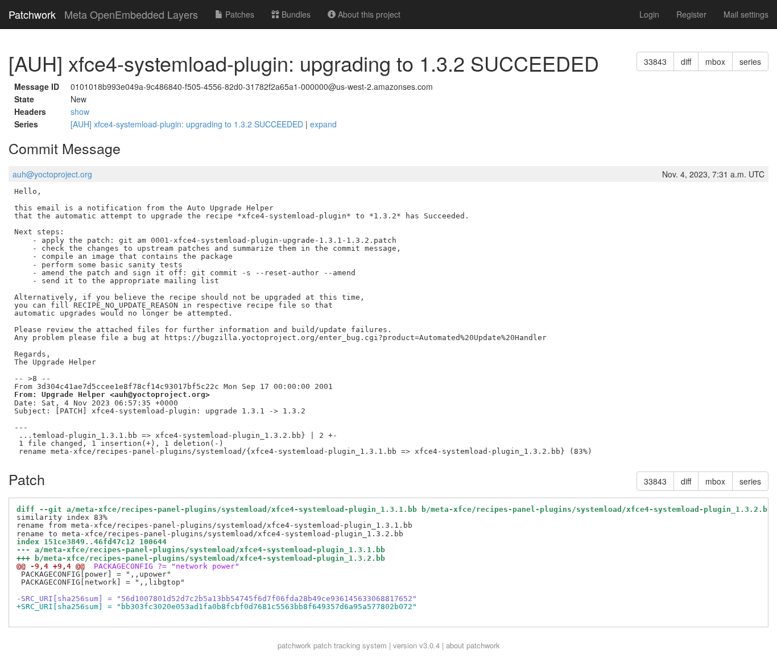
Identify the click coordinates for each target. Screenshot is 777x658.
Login (649, 14)
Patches (238, 14)
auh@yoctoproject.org (52, 174)
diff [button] (686, 61)
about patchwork (473, 645)
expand (323, 124)
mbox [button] (715, 61)
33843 (655, 61)
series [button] (750, 61)
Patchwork (32, 14)
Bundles (295, 14)
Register (691, 14)
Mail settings (746, 14)
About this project (368, 14)
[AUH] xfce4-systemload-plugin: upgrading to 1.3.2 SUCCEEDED (188, 124)
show (80, 111)
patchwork (294, 645)
